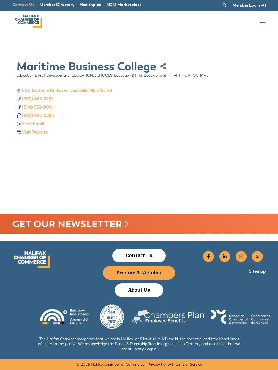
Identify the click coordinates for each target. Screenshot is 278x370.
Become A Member (139, 273)
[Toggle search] (224, 5)
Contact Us (23, 5)
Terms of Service (188, 364)
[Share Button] (166, 66)
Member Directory (57, 5)
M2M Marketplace (123, 5)
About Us (139, 290)
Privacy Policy (159, 364)
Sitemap (257, 271)
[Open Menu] (263, 21)
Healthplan (90, 5)
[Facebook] (208, 256)
